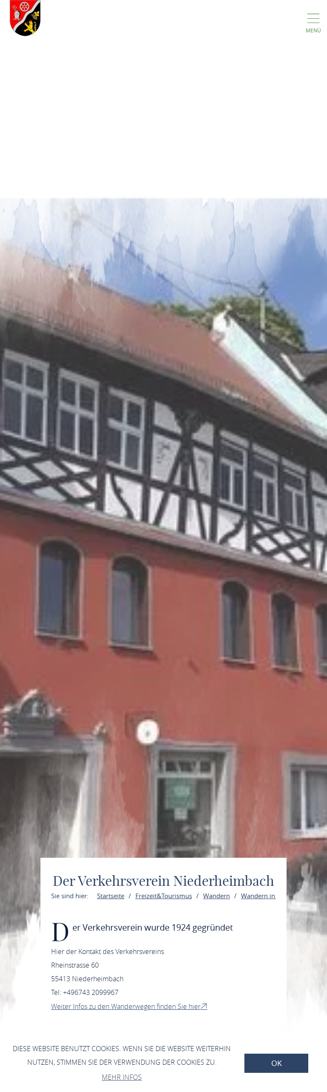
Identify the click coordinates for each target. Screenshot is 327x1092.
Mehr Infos (122, 1077)
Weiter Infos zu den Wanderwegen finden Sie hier (126, 1006)
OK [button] (276, 1063)
